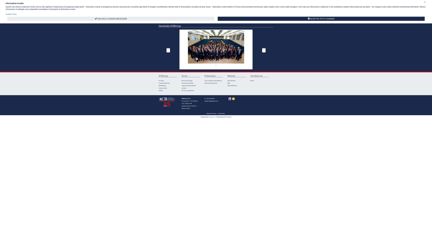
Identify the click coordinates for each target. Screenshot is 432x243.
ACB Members (162, 85)
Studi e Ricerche (231, 80)
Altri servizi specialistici (188, 90)
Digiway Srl (212, 117)
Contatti (161, 90)
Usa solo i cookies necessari (112, 19)
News (229, 83)
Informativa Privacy (211, 113)
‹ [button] (168, 50)
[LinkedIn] (229, 98)
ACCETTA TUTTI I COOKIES (322, 19)
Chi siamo (161, 80)
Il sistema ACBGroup (164, 83)
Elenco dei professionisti (211, 83)
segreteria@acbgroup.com (211, 101)
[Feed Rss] (233, 98)
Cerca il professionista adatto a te (213, 80)
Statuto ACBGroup (232, 85)
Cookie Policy (221, 113)
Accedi (252, 80)
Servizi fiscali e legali (187, 80)
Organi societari (163, 88)
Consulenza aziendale (187, 83)
